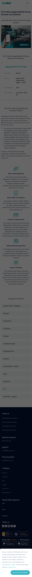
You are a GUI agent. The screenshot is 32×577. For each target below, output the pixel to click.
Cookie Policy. (12, 567)
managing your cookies (8, 564)
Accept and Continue (20, 572)
